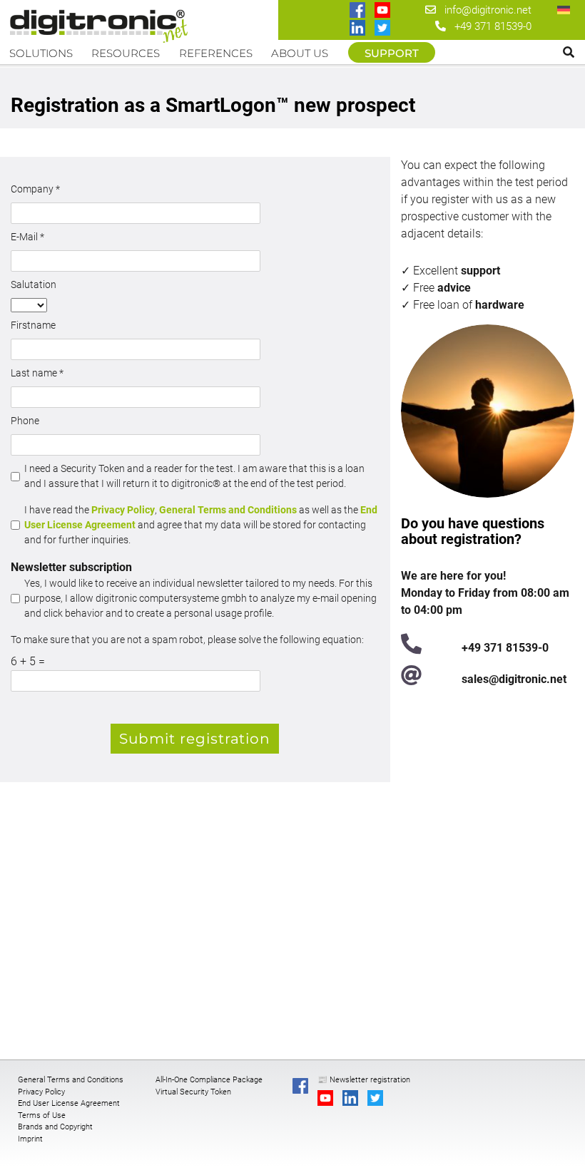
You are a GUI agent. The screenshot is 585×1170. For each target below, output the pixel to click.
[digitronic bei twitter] (383, 29)
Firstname (33, 325)
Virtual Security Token (193, 1092)
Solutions (41, 53)
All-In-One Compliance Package (209, 1079)
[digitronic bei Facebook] (358, 11)
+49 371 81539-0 (492, 26)
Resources (125, 53)
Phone (25, 420)
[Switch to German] (563, 9)
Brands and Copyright (55, 1126)
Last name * (37, 373)
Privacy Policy (123, 509)
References (216, 53)
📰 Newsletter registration (363, 1079)
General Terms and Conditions (228, 509)
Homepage (102, 23)
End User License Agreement (69, 1103)
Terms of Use (42, 1115)
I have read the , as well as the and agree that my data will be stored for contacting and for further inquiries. (200, 524)
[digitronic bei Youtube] (383, 11)
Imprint (30, 1139)
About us (299, 53)
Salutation (33, 284)
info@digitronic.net (483, 10)
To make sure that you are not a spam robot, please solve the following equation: (187, 639)
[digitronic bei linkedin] (358, 29)
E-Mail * (27, 236)
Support (392, 53)
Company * (35, 189)
